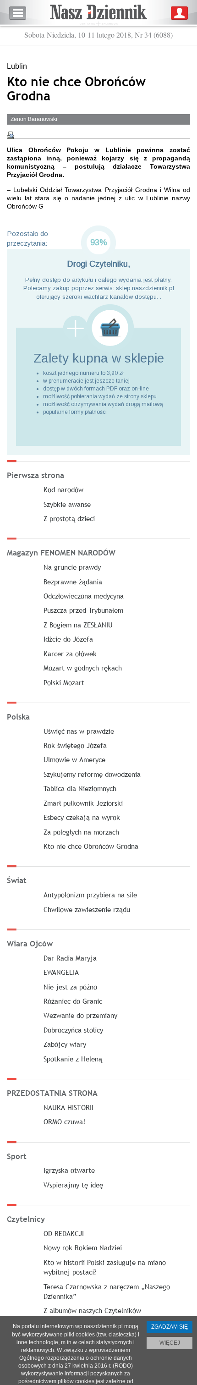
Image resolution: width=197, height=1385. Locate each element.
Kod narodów (63, 489)
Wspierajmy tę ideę (73, 1184)
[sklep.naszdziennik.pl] (98, 328)
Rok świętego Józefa (75, 745)
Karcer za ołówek (70, 653)
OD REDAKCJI (64, 1233)
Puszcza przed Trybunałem (83, 610)
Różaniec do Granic (73, 1001)
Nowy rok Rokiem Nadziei (83, 1247)
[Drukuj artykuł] (10, 135)
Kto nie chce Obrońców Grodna (91, 846)
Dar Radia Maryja (70, 957)
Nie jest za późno (70, 986)
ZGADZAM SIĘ (169, 1327)
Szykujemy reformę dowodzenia (92, 774)
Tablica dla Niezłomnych (80, 788)
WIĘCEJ (169, 1343)
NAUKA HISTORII (68, 1107)
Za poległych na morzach (81, 831)
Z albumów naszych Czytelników (92, 1310)
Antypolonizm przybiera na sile (90, 894)
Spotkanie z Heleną (73, 1058)
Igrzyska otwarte (69, 1170)
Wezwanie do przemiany (80, 1015)
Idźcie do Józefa (68, 638)
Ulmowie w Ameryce (74, 759)
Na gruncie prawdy (72, 567)
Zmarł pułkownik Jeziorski (83, 803)
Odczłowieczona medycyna (84, 595)
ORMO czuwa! (65, 1121)
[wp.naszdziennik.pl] (98, 13)
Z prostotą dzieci (69, 518)
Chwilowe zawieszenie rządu (87, 909)
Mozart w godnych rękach (83, 667)
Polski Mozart (64, 682)
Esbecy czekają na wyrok (82, 817)
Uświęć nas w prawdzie (79, 731)
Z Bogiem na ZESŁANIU (78, 624)
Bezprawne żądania (73, 581)
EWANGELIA (61, 972)
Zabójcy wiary (65, 1044)
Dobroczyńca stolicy (73, 1029)
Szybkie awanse (67, 504)
